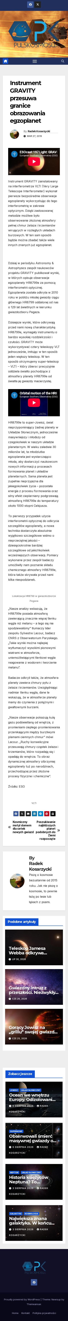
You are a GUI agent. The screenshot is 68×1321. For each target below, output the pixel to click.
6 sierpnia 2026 (23, 1106)
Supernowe (16, 1131)
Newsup (56, 1299)
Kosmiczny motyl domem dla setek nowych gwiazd (23, 827)
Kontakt (25, 1313)
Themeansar (34, 1304)
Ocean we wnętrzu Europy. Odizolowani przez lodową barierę (31, 1099)
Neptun (14, 1172)
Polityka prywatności (44, 1313)
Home (15, 1313)
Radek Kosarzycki (39, 131)
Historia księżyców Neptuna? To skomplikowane (28, 1182)
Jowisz (14, 1090)
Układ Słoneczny (30, 1090)
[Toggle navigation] (35, 61)
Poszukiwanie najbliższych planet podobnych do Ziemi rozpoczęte (45, 830)
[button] (62, 61)
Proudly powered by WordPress (22, 1299)
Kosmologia (31, 1214)
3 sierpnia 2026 (23, 1188)
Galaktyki (15, 1214)
